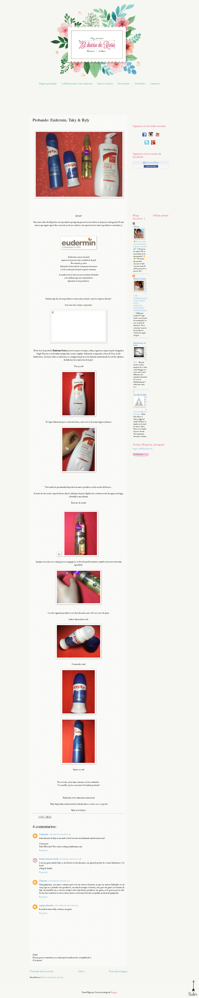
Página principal (47, 83)
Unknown (43, 881)
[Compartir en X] (45, 817)
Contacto (155, 83)
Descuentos (124, 83)
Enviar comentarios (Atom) (52, 977)
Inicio (81, 971)
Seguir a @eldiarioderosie (143, 448)
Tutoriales (140, 83)
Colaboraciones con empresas (76, 83)
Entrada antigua (118, 971)
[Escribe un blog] (42, 817)
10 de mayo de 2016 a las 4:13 (59, 881)
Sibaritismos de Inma (139, 344)
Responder (43, 850)
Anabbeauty (43, 834)
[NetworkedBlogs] (151, 162)
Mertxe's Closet (139, 279)
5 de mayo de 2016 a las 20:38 (70, 859)
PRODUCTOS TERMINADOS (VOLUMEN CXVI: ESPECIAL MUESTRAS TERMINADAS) (140, 297)
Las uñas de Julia (139, 394)
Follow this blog (151, 166)
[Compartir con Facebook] (47, 817)
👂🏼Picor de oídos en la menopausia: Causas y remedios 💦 (140, 245)
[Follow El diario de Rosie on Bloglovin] (141, 456)
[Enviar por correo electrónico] (39, 817)
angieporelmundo (46, 905)
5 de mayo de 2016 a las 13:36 (60, 834)
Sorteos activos (105, 83)
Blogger (114, 992)
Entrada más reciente (42, 971)
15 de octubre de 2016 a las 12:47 (66, 905)
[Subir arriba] (192, 988)
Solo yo (136, 226)
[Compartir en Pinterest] (50, 817)
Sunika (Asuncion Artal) (48, 859)
